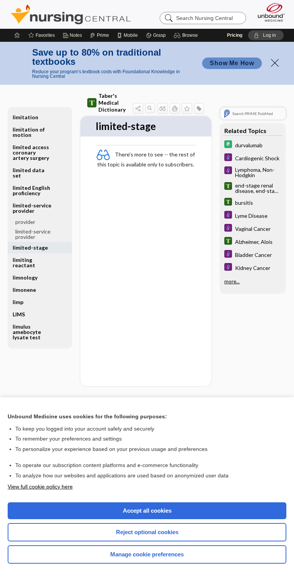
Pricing (234, 35)
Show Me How (232, 63)
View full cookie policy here (40, 487)
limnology (25, 277)
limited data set (28, 173)
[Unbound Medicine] (269, 12)
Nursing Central (70, 14)
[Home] (17, 35)
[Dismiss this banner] (275, 63)
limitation (25, 117)
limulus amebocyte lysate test (27, 331)
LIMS (19, 314)
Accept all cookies (147, 510)
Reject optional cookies (147, 532)
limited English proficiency (31, 190)
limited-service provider (33, 234)
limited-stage (30, 247)
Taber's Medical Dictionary (112, 102)
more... (232, 281)
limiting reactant (24, 262)
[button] (187, 35)
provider (25, 222)
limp (18, 302)
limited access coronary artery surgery (31, 152)
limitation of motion (29, 132)
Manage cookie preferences (147, 554)
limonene (24, 289)
